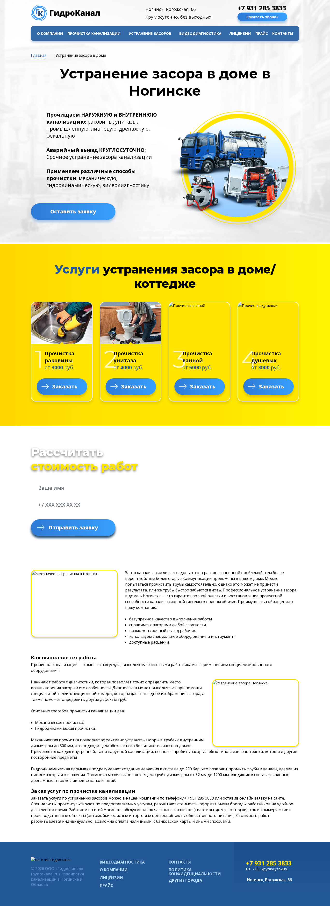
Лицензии (240, 33)
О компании (50, 33)
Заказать (65, 386)
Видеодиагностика (200, 33)
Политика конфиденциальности (195, 872)
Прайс (261, 33)
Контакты (282, 33)
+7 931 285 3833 (261, 7)
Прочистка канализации (94, 33)
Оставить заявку (73, 211)
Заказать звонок (262, 16)
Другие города (185, 880)
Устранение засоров (150, 33)
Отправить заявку (73, 527)
